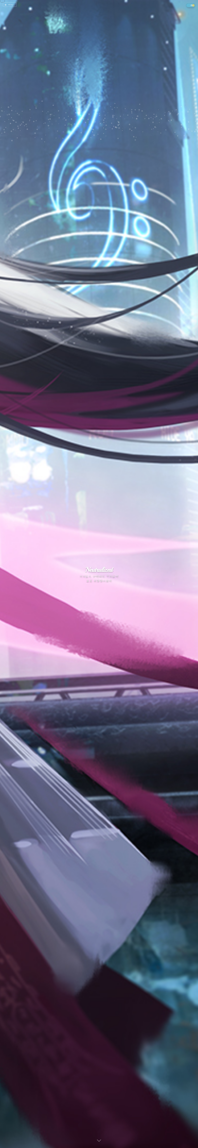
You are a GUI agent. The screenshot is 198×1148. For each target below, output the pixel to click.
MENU (10, 5)
